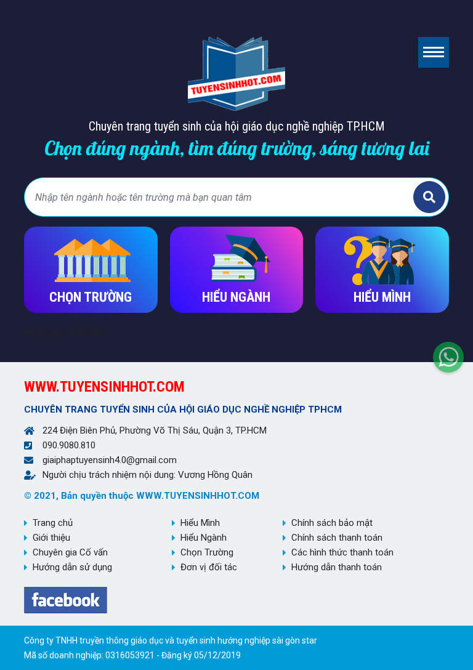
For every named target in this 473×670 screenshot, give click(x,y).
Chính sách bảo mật (332, 522)
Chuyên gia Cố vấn (70, 552)
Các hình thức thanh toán (342, 552)
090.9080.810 (68, 445)
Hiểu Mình (200, 522)
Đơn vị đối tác (208, 567)
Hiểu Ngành (203, 537)
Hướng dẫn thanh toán (336, 567)
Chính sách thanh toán (336, 537)
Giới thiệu (51, 537)
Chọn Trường (206, 552)
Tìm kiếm (429, 197)
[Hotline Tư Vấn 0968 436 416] (448, 354)
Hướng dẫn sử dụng (72, 567)
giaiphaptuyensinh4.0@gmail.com (109, 460)
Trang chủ (53, 522)
